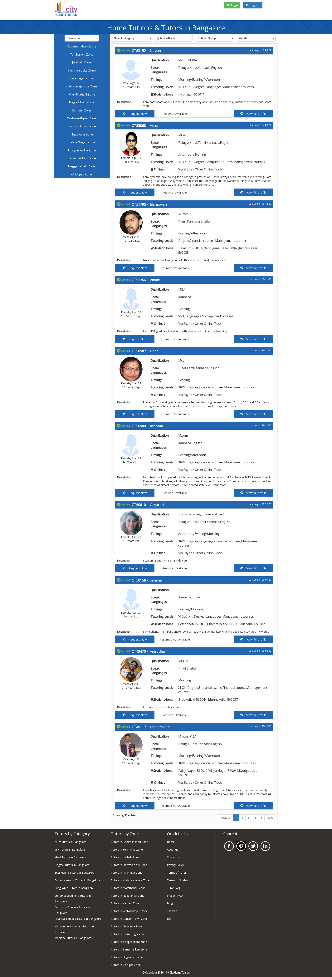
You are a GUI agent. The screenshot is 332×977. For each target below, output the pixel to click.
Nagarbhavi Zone (81, 102)
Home (171, 842)
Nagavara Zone (82, 134)
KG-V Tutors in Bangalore (70, 842)
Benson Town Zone (81, 126)
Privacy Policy (175, 865)
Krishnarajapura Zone (82, 86)
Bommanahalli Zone (81, 46)
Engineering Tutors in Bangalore (75, 872)
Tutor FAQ (173, 888)
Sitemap (172, 911)
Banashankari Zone (81, 158)
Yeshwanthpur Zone (81, 118)
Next (270, 817)
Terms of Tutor (176, 872)
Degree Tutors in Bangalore (72, 865)
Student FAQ (175, 895)
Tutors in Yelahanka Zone (127, 849)
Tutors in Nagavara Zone (126, 926)
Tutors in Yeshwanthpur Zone (129, 911)
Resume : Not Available (174, 268)
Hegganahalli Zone (81, 166)
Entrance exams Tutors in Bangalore (77, 880)
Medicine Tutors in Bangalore (73, 938)
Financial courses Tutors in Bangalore (78, 919)
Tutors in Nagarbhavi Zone (127, 895)
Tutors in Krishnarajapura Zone (130, 880)
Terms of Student (178, 880)
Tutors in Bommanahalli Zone (129, 842)
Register (254, 5)
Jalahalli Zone (81, 62)
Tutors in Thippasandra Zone (129, 942)
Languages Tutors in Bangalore (74, 888)
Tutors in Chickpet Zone (126, 965)
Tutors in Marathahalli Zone (128, 888)
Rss (169, 919)
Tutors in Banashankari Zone (129, 949)
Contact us (173, 857)
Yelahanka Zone (81, 54)
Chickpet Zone (81, 174)
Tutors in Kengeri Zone (125, 903)
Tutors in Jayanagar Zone (126, 872)
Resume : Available (174, 113)
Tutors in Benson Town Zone (129, 919)
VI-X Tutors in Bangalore (70, 849)
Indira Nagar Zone (81, 142)
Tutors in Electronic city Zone (129, 865)
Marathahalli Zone (81, 94)
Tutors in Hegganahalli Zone (128, 957)
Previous (225, 817)
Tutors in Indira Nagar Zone (128, 934)
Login (233, 5)
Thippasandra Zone (81, 150)
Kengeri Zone (81, 110)
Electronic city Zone (82, 70)
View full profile (254, 113)
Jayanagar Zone (81, 78)
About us (172, 849)
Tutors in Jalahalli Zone (125, 857)
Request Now (136, 113)
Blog (170, 903)
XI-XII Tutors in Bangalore (70, 857)
